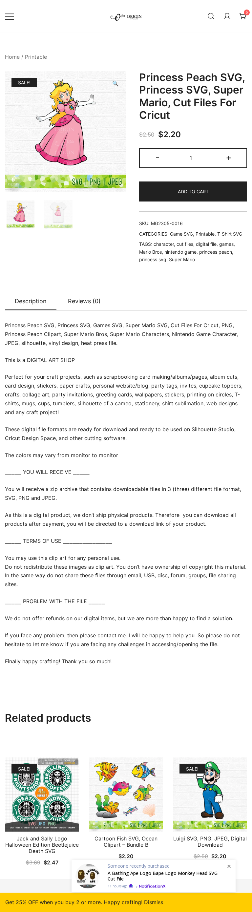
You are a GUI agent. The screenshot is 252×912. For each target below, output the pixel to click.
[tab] (30, 301)
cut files (185, 244)
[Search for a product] (211, 16)
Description (31, 301)
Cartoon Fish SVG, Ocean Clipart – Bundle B (126, 841)
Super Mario (182, 259)
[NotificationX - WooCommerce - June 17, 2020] (154, 876)
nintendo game (180, 252)
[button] (115, 83)
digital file (206, 244)
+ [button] (229, 157)
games (226, 244)
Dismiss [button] (153, 902)
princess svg (152, 259)
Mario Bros (150, 252)
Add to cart (193, 191)
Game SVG (181, 234)
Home (12, 56)
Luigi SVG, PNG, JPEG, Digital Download (210, 841)
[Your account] (227, 16)
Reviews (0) (84, 301)
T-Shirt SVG (229, 234)
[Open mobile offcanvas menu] (9, 16)
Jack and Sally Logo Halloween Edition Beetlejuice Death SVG (42, 844)
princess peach (215, 252)
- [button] (158, 157)
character (164, 244)
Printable (36, 56)
